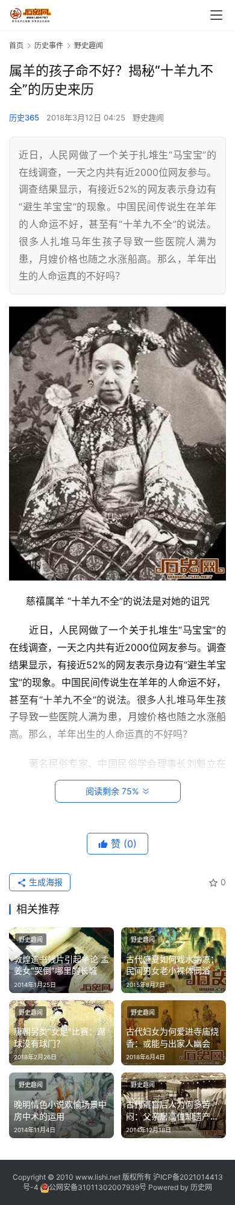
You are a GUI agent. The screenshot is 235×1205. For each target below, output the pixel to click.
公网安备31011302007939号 (97, 1187)
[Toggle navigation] (216, 15)
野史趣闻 (148, 117)
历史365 (24, 117)
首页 (16, 45)
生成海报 (45, 882)
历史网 (201, 1187)
